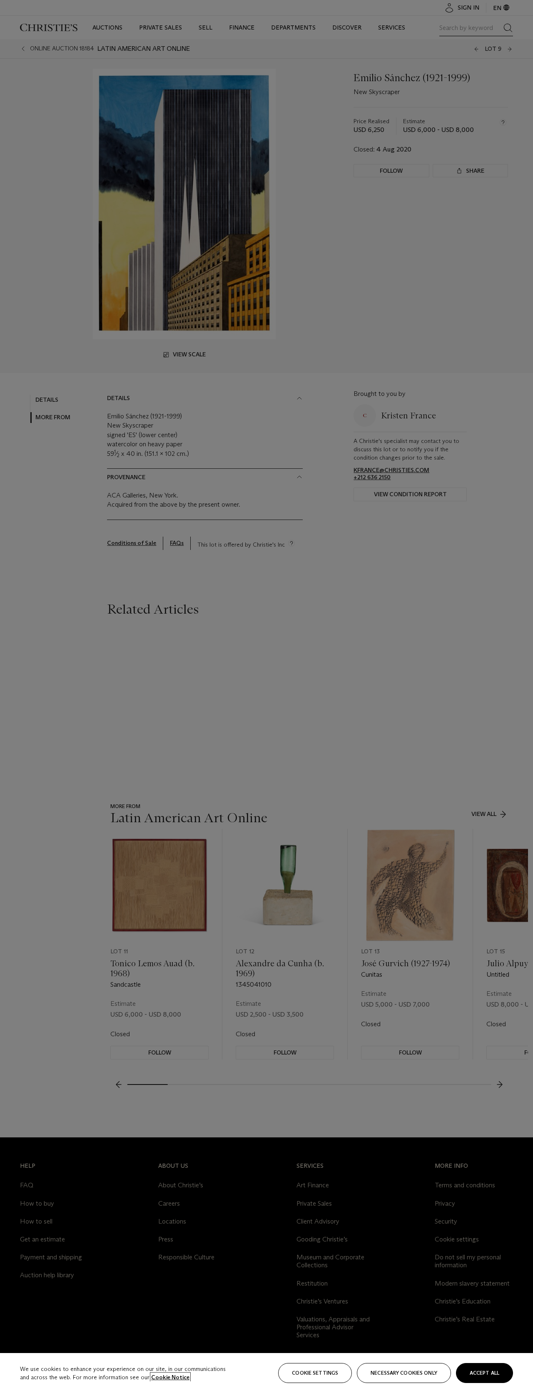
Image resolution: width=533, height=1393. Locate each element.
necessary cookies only (404, 1373)
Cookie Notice (170, 1377)
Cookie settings (315, 1373)
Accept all (484, 1373)
